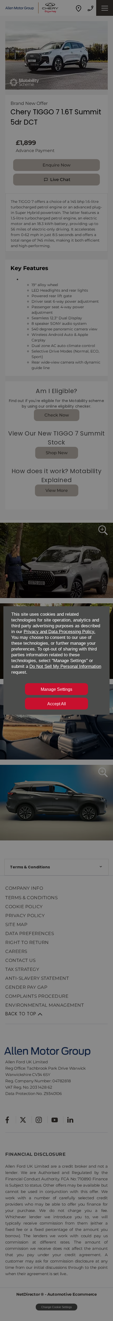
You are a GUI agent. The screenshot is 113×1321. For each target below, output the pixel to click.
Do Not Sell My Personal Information (65, 666)
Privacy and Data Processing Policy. (59, 631)
